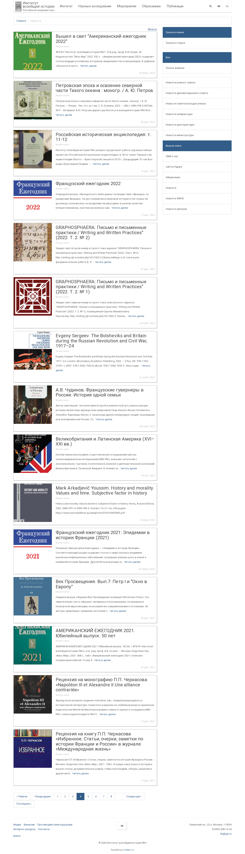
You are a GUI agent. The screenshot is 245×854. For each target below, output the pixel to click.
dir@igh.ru (226, 833)
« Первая (22, 796)
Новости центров (176, 209)
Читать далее (88, 65)
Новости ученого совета (180, 82)
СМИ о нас (172, 156)
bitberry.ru (129, 850)
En (227, 6)
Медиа (17, 824)
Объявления (173, 177)
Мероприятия (126, 6)
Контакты (44, 829)
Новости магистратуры (180, 135)
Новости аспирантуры (179, 114)
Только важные (175, 67)
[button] (152, 29)
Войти (17, 835)
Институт (66, 6)
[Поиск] (210, 6)
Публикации (175, 6)
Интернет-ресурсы (24, 829)
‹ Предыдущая (42, 796)
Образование (151, 6)
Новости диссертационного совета (187, 93)
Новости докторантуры (180, 124)
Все (168, 57)
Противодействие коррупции (55, 824)
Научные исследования (94, 6)
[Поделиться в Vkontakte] (122, 825)
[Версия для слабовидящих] (219, 6)
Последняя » (23, 803)
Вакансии (29, 824)
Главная (21, 20)
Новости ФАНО (175, 198)
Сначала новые (175, 32)
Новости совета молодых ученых (186, 103)
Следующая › (134, 796)
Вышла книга (173, 145)
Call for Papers (174, 166)
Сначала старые (175, 42)
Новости (171, 187)
